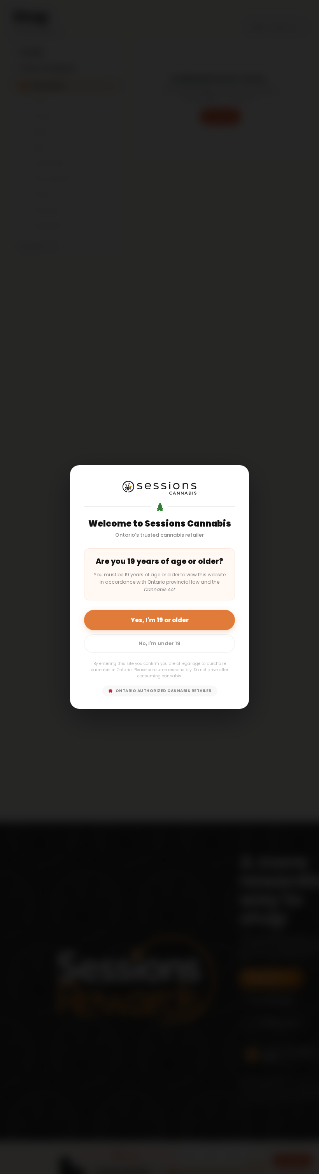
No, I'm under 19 (159, 643)
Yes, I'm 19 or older (160, 620)
